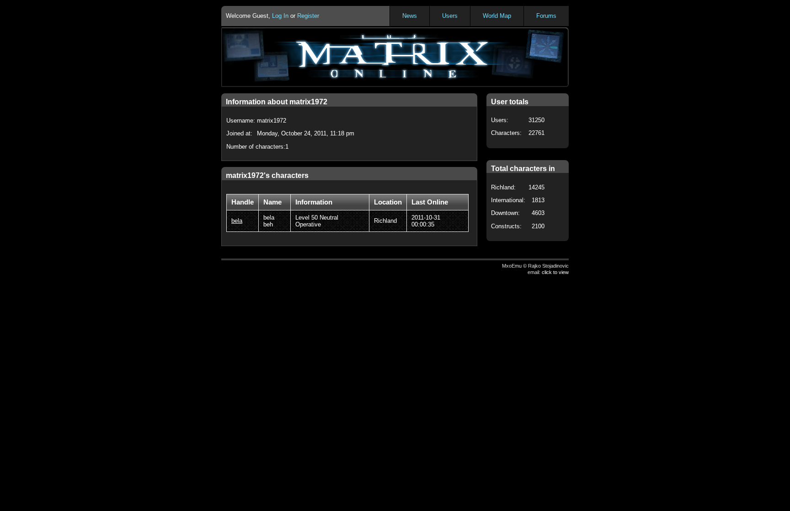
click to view (555, 272)
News (409, 15)
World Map (497, 15)
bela (236, 220)
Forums (546, 15)
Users (450, 15)
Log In (280, 15)
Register (308, 15)
